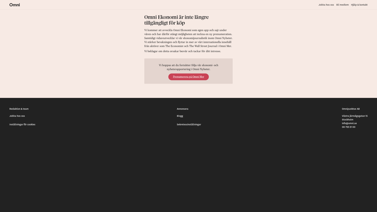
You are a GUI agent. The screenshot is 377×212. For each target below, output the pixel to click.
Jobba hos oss (326, 4)
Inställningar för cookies (22, 124)
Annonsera (182, 108)
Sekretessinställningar (189, 124)
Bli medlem (342, 4)
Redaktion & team (19, 108)
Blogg (180, 116)
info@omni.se (349, 123)
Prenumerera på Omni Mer (188, 77)
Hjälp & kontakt (359, 4)
